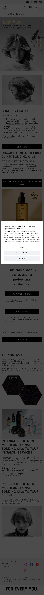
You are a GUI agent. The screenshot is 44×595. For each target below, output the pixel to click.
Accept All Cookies (22, 253)
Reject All (22, 258)
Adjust (22, 247)
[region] (22, 242)
